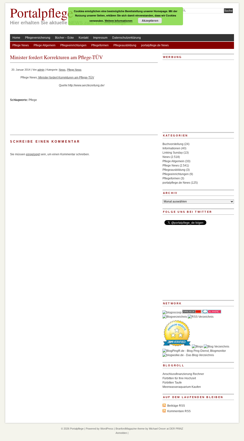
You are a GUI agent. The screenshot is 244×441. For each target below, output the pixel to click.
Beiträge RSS (176, 405)
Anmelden (121, 432)
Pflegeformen (100, 45)
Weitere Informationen (118, 20)
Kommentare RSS (179, 411)
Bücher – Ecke (64, 37)
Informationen (171, 148)
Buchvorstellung (173, 144)
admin (40, 69)
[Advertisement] (131, 102)
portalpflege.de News (155, 45)
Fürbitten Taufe (172, 382)
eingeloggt (33, 154)
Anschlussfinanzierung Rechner (183, 374)
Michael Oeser (157, 428)
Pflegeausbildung (124, 45)
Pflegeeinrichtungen (73, 45)
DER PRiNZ (176, 428)
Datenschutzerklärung (126, 37)
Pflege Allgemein (45, 45)
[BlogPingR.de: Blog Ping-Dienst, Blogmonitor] (194, 351)
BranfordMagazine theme (130, 428)
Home (16, 37)
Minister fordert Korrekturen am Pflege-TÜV (66, 77)
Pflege (33, 100)
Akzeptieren (150, 20)
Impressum (100, 37)
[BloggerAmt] (175, 316)
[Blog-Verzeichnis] (211, 312)
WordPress (106, 428)
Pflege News (20, 45)
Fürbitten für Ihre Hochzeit (179, 378)
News (62, 69)
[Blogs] (197, 346)
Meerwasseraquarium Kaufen (182, 387)
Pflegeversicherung (37, 37)
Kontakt (83, 37)
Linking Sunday (173, 152)
